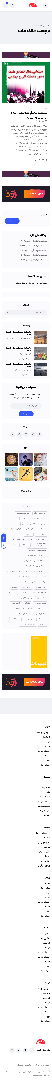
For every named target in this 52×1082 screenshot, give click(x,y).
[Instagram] (12, 1050)
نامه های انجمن (41, 614)
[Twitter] (25, 1050)
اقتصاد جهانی (44, 751)
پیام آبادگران (15, 619)
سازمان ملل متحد (42, 732)
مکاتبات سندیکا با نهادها (24, 608)
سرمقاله (25, 545)
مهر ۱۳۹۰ (18, 150)
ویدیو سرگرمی (44, 865)
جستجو (43, 215)
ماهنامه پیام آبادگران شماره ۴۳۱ (34, 255)
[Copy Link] (36, 160)
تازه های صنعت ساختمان (38, 524)
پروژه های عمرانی (39, 129)
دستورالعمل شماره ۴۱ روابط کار (36, 529)
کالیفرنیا (46, 737)
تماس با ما (45, 1065)
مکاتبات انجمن (16, 603)
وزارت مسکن (42, 619)
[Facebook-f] (32, 1050)
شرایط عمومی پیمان (38, 143)
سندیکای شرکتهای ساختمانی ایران (35, 571)
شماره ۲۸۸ (23, 143)
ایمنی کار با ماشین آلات (31, 126)
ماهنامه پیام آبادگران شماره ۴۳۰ (34, 259)
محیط (47, 756)
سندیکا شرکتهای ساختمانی (37, 550)
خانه (48, 26)
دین (48, 760)
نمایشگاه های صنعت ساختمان (21, 614)
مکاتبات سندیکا (41, 608)
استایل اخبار (45, 861)
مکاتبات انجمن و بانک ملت (35, 150)
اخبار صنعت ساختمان (23, 513)
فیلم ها (46, 838)
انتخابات (46, 815)
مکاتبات (27, 603)
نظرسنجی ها (45, 810)
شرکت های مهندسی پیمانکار (20, 577)
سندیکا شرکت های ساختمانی (26, 136)
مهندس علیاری (41, 598)
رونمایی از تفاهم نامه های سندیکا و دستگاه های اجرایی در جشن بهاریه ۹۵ (27, 540)
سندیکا (44, 136)
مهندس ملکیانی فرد (26, 598)
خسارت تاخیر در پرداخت (20, 129)
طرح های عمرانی (26, 587)
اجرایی (47, 783)
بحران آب (24, 518)
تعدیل (24, 524)
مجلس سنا (45, 787)
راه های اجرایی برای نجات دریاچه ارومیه (30, 133)
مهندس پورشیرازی (40, 603)
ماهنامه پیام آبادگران (39, 593)
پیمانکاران (42, 624)
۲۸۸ (45, 126)
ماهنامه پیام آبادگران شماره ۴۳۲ (34, 250)
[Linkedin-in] (18, 1050)
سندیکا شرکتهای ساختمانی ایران (35, 566)
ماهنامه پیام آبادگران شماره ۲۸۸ (29, 113)
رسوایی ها (45, 765)
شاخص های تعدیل (13, 571)
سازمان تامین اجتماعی (39, 545)
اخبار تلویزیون (44, 842)
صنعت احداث (15, 582)
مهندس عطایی (11, 593)
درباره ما (36, 1065)
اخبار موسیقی (44, 851)
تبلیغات (28, 1065)
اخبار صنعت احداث (40, 513)
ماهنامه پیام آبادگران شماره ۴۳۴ (34, 241)
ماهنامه (14, 143)
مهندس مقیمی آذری (38, 153)
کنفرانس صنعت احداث (28, 624)
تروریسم (46, 742)
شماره (26, 582)
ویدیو (47, 934)
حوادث (47, 746)
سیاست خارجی (43, 806)
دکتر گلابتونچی (41, 534)
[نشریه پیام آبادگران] (32, 5)
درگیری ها (45, 888)
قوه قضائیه (45, 797)
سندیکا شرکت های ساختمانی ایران (32, 140)
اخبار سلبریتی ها (43, 833)
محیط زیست (24, 593)
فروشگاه (20, 1065)
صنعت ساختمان (41, 587)
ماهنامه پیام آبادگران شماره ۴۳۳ (33, 246)
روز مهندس (28, 534)
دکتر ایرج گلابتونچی (15, 529)
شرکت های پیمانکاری (39, 582)
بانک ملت (15, 126)
